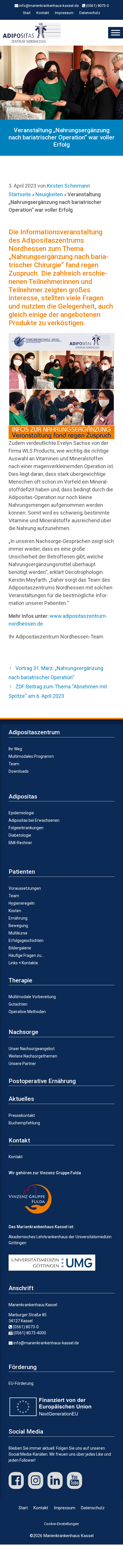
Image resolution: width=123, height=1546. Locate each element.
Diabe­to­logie (20, 835)
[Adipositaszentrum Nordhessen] (33, 33)
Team (14, 764)
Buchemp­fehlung (24, 1123)
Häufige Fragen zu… (26, 955)
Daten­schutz (89, 13)
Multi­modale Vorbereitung (32, 996)
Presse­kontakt (22, 1115)
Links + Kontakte (23, 963)
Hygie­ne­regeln (22, 903)
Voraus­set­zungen (25, 888)
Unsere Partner (22, 1063)
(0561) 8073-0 (97, 5)
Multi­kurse (18, 933)
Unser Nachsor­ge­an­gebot (32, 1048)
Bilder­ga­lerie (20, 948)
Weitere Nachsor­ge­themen (33, 1056)
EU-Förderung (21, 1383)
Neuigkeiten (49, 194)
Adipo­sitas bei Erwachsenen (34, 820)
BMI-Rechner (20, 842)
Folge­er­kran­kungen (26, 827)
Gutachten (18, 1004)
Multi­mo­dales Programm (31, 756)
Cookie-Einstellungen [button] (61, 1524)
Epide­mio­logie (21, 813)
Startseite (20, 194)
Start (27, 13)
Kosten (15, 910)
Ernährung (18, 918)
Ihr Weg (15, 749)
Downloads (19, 771)
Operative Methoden (27, 1011)
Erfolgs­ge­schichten (26, 940)
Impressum (64, 13)
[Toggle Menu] (115, 32)
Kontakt (42, 13)
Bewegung (18, 925)
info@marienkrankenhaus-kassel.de (48, 5)
